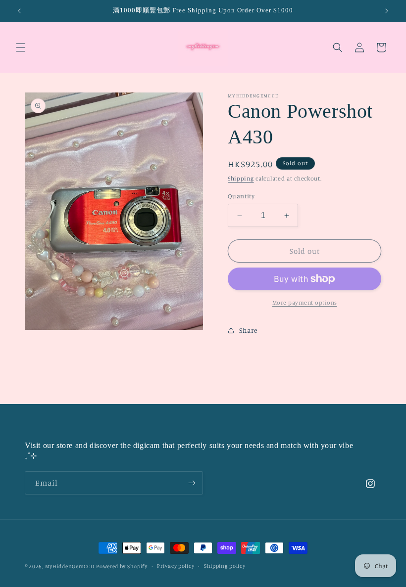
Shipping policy (225, 565)
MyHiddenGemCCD (70, 566)
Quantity (241, 196)
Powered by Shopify (122, 566)
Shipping (241, 178)
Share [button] (248, 330)
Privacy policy (175, 565)
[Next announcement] (387, 11)
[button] (21, 47)
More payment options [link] (304, 302)
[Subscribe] (192, 483)
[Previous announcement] (19, 11)
